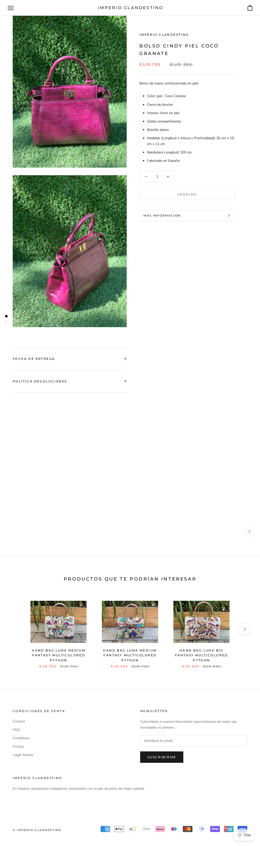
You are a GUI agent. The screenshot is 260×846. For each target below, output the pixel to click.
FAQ (16, 729)
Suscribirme (162, 757)
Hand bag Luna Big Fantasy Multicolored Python (201, 655)
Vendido (187, 194)
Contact (19, 721)
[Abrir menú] (11, 8)
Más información (162, 215)
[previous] (16, 629)
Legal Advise (23, 754)
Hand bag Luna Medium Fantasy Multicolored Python (58, 655)
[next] (244, 629)
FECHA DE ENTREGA (34, 359)
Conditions (21, 738)
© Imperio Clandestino (37, 830)
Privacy (18, 746)
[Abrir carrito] (250, 8)
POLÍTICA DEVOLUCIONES (40, 381)
